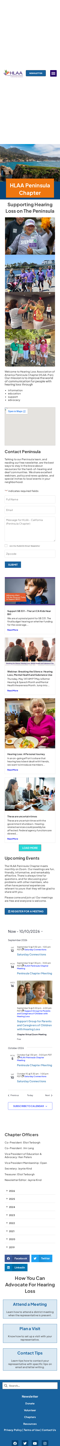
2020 (12, 1239)
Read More (12, 630)
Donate (29, 1403)
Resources (30, 1423)
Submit (13, 564)
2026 (12, 1190)
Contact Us (49, 1429)
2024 (12, 1206)
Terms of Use (32, 1429)
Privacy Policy (13, 1429)
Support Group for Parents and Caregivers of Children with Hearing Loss (34, 1025)
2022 (12, 1223)
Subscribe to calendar (28, 1105)
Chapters (30, 1416)
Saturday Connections (31, 954)
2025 (12, 1198)
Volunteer (30, 1410)
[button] (53, 73)
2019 (11, 1247)
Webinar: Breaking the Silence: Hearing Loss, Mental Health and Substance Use (30, 673)
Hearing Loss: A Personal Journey (26, 754)
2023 (12, 1215)
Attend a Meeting (30, 1304)
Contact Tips (29, 1352)
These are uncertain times (22, 816)
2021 (11, 1231)
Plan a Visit (30, 1328)
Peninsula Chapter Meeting (34, 973)
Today (30, 1095)
